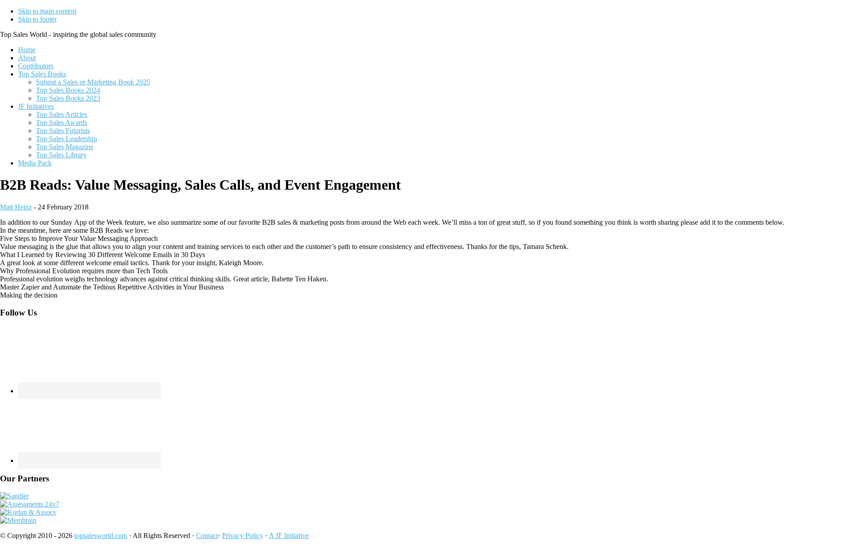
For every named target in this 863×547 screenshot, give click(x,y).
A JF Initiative (289, 535)
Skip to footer (37, 19)
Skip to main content (47, 11)
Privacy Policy (242, 535)
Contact (207, 535)
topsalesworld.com (100, 535)
